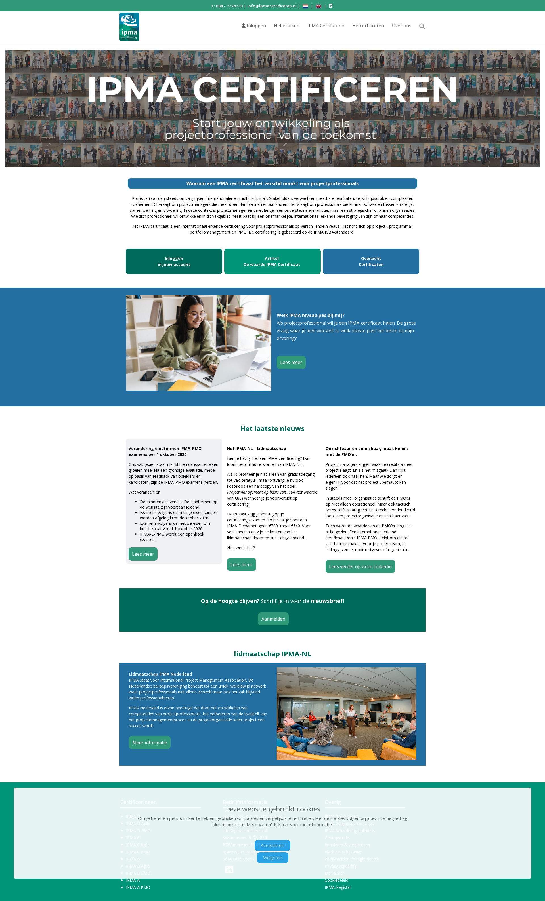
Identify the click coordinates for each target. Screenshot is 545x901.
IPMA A (133, 880)
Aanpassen (269, 835)
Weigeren (272, 857)
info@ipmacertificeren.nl (272, 6)
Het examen (286, 25)
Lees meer (291, 362)
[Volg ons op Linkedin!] (330, 6)
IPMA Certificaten (325, 25)
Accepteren (272, 845)
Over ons (401, 25)
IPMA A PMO (138, 887)
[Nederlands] (305, 6)
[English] (318, 6)
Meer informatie (149, 742)
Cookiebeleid (336, 880)
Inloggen (256, 25)
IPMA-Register (338, 887)
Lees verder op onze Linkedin (360, 566)
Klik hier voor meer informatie (303, 824)
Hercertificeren (368, 25)
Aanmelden (273, 619)
